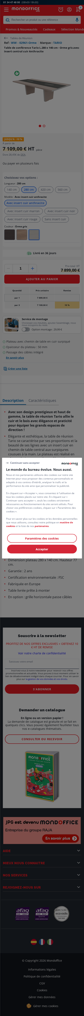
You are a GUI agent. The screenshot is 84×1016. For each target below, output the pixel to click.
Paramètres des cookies (42, 538)
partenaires (42, 526)
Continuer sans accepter (25, 462)
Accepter (42, 549)
